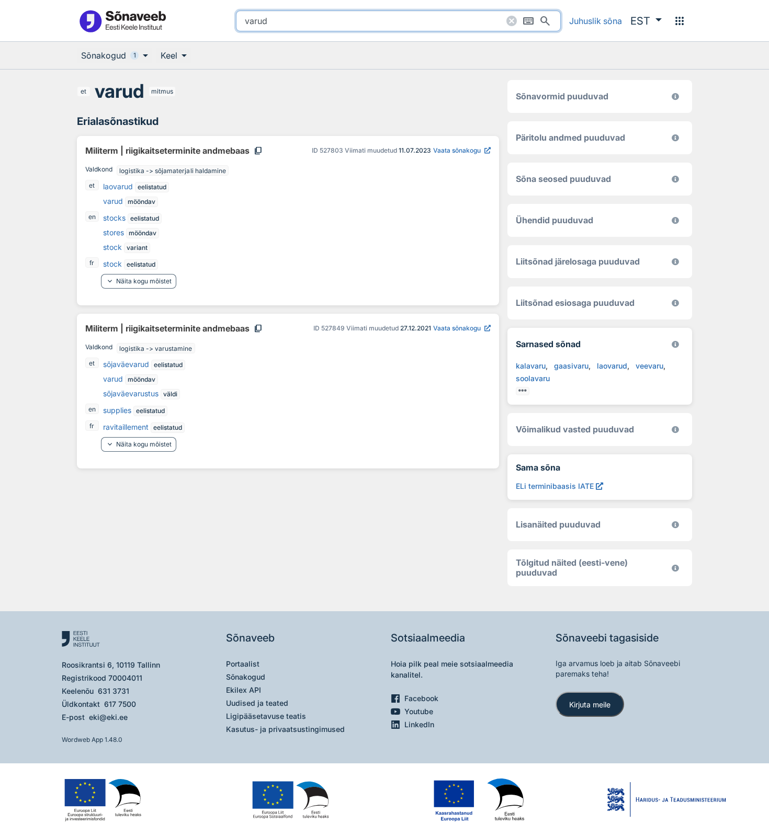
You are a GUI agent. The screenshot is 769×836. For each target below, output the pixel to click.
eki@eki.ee (108, 717)
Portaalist (242, 663)
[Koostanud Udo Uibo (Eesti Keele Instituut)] (675, 138)
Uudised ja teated (257, 702)
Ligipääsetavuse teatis (266, 716)
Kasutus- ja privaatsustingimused (285, 729)
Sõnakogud (245, 676)
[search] (398, 20)
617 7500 (120, 704)
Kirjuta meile (589, 704)
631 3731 (113, 690)
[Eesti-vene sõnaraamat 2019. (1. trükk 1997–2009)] (675, 568)
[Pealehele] (122, 20)
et (83, 91)
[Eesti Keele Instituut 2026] (675, 220)
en (92, 217)
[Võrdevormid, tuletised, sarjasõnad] (675, 179)
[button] (646, 21)
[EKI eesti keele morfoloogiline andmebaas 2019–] (675, 96)
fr (91, 263)
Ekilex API (243, 689)
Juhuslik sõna (595, 21)
